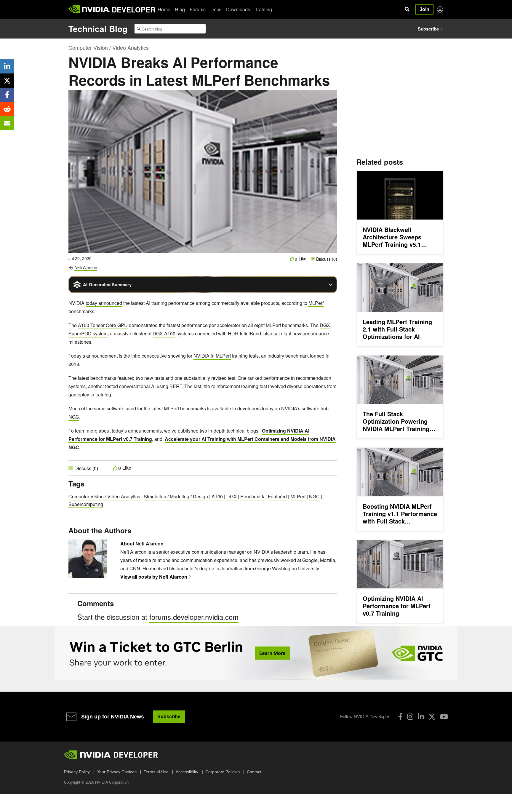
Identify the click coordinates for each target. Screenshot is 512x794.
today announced (104, 303)
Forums (198, 9)
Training (263, 9)
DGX (231, 496)
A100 (217, 496)
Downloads (238, 9)
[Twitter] (432, 716)
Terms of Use (156, 771)
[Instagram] (410, 716)
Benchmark (252, 496)
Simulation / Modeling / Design (176, 496)
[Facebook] (400, 716)
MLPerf (297, 496)
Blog (180, 9)
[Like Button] (292, 259)
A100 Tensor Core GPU (103, 325)
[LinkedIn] (421, 716)
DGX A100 (164, 333)
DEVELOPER (133, 9)
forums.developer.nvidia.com (194, 616)
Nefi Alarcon (85, 267)
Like (302, 259)
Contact (254, 771)
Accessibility (187, 771)
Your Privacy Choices (117, 771)
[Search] (407, 9)
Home (164, 9)
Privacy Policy (77, 771)
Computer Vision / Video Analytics (108, 47)
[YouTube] (444, 716)
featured (277, 496)
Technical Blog (97, 29)
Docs (215, 9)
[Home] (89, 9)
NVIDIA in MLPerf (212, 355)
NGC (73, 416)
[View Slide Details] (256, 653)
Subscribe (428, 28)
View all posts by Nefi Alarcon (153, 576)
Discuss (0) (326, 259)
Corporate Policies (222, 771)
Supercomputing (85, 504)
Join (424, 9)
